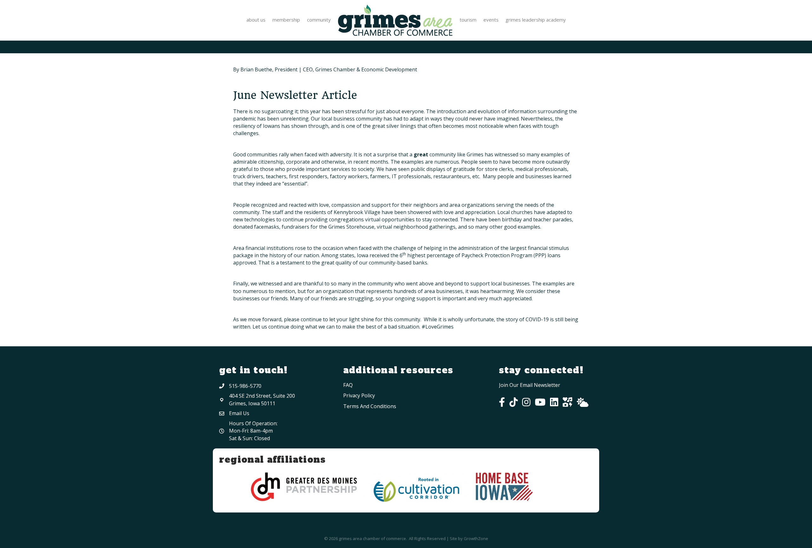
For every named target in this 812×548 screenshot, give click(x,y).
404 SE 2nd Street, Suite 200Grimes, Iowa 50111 (262, 399)
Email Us (239, 413)
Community (319, 19)
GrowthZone (476, 538)
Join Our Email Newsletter (529, 385)
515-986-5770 (245, 385)
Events (491, 19)
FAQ (348, 385)
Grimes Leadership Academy (536, 19)
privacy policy (359, 395)
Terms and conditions (369, 406)
